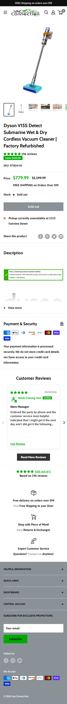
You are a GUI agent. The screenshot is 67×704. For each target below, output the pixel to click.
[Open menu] (5, 12)
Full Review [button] (17, 443)
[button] (12, 153)
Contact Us (35, 554)
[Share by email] (60, 236)
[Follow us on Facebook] (6, 660)
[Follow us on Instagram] (12, 660)
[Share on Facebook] (40, 236)
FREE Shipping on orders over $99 (33, 3)
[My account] (53, 12)
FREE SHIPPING (23, 185)
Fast (16, 505)
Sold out (33, 206)
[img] (19, 392)
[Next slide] (64, 423)
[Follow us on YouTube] (19, 660)
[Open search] (46, 12)
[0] (60, 12)
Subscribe (15, 639)
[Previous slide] (3, 423)
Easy (20, 529)
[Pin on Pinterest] (47, 236)
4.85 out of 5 (43, 471)
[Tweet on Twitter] (54, 236)
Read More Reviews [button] (33, 457)
